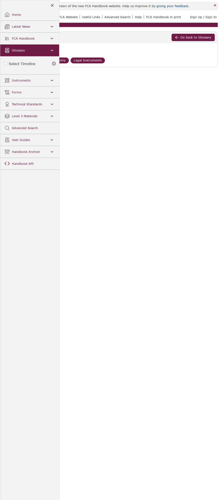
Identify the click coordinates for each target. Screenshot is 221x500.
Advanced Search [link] (117, 17)
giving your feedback (172, 6)
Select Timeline (22, 64)
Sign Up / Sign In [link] (203, 17)
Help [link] (138, 17)
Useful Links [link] (91, 17)
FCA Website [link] (68, 17)
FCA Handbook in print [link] (163, 17)
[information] (54, 64)
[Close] (215, 5)
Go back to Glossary (195, 37)
